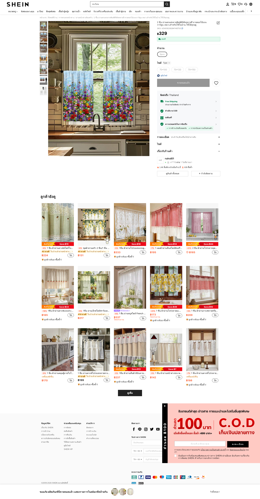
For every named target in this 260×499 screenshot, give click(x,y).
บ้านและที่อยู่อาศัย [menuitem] (194, 11)
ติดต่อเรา (90, 428)
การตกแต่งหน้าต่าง (66, 18)
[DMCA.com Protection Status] (141, 483)
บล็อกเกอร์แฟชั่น (47, 435)
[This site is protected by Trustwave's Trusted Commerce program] (134, 483)
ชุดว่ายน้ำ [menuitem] (76, 11)
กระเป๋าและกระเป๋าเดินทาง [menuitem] (216, 11)
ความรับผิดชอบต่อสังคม (50, 438)
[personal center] (227, 4)
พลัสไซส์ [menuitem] (87, 11)
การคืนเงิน (68, 435)
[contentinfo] (177, 477)
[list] (156, 429)
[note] (58, 244)
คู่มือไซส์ (67, 446)
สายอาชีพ (45, 442)
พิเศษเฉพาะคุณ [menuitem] (27, 11)
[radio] (162, 54)
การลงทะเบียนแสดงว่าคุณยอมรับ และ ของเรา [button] (211, 451)
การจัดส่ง (67, 428)
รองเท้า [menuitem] (138, 11)
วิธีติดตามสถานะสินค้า (73, 442)
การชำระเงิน (91, 431)
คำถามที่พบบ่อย (92, 438)
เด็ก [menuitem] (130, 11)
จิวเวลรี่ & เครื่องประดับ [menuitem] (103, 11)
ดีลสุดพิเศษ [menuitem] (51, 11)
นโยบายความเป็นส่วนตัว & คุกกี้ (213, 450)
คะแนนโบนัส (91, 435)
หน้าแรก (43, 18)
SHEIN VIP (68, 449)
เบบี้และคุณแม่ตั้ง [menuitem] (237, 11)
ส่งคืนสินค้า (68, 431)
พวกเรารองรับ (137, 472)
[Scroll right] (251, 11)
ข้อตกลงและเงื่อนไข (237, 450)
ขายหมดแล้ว (183, 82)
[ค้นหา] (167, 4)
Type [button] (165, 63)
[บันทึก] (216, 83)
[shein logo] (18, 4)
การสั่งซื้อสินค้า (70, 438)
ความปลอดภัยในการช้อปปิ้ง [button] (176, 124)
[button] (246, 4)
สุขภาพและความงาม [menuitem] (174, 11)
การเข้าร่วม (45, 431)
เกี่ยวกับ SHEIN (47, 428)
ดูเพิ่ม (130, 393)
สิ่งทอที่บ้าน (52, 18)
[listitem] (57, 232)
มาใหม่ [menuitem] (40, 11)
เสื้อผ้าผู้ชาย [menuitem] (121, 11)
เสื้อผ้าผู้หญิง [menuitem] (64, 11)
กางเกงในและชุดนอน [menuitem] (153, 11)
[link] (233, 4)
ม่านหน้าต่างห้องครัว (84, 18)
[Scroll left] (248, 11)
